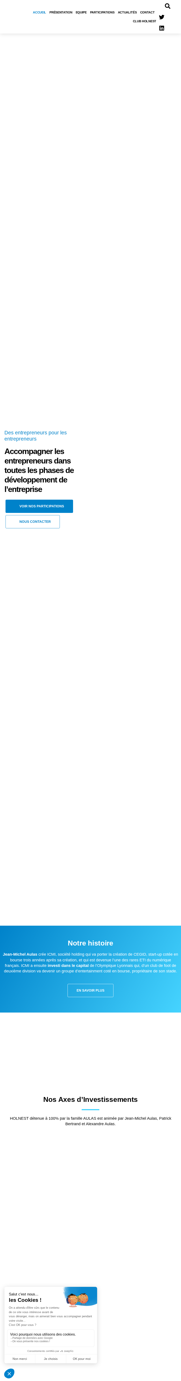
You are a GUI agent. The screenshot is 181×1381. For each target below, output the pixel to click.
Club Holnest (144, 21)
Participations (102, 12)
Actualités (127, 12)
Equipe (81, 12)
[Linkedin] (161, 28)
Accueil (39, 12)
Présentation (60, 12)
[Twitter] (161, 16)
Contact (147, 12)
